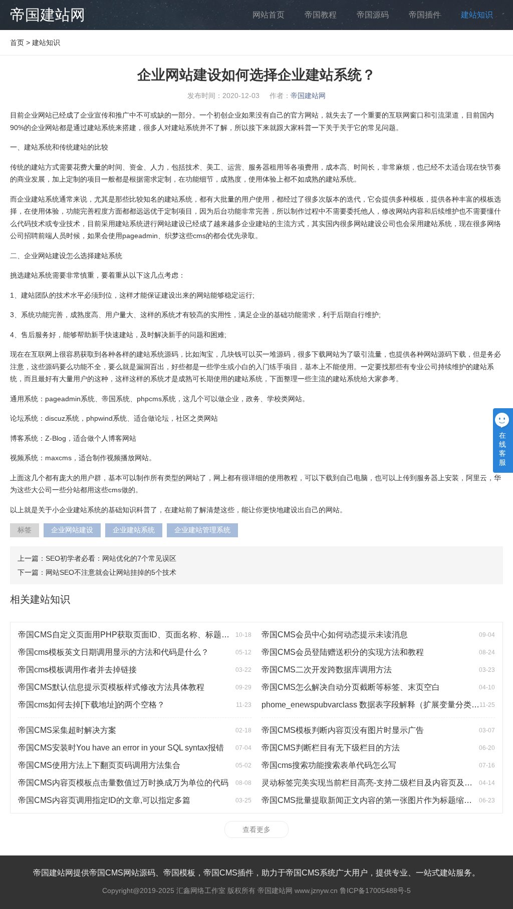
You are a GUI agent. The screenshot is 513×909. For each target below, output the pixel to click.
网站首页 (268, 15)
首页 (17, 43)
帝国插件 (425, 15)
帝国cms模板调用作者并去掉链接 (77, 669)
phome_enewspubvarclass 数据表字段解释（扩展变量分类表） (374, 704)
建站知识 (477, 15)
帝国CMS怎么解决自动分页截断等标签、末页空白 (351, 687)
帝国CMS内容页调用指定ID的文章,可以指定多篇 (104, 800)
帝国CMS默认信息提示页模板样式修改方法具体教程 (111, 687)
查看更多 (256, 829)
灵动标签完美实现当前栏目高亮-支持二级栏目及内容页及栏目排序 (379, 782)
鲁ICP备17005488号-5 (375, 890)
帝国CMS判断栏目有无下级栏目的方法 (331, 747)
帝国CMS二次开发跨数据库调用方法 (327, 669)
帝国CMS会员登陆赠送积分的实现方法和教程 (343, 652)
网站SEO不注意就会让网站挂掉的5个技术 (111, 572)
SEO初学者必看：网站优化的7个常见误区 (111, 558)
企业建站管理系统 (202, 530)
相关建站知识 (40, 599)
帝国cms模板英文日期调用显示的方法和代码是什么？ (113, 652)
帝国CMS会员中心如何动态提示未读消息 (335, 634)
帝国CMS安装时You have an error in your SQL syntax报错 (121, 747)
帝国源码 (373, 15)
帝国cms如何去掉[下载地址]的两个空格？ (91, 704)
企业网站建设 (72, 530)
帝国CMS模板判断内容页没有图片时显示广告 (343, 730)
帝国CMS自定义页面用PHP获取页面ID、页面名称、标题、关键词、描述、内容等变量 (172, 634)
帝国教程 (321, 15)
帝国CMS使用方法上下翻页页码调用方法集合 (99, 765)
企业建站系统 (134, 530)
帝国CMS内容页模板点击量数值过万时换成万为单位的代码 (123, 782)
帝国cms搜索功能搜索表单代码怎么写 (329, 765)
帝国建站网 (47, 15)
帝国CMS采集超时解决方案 (67, 730)
